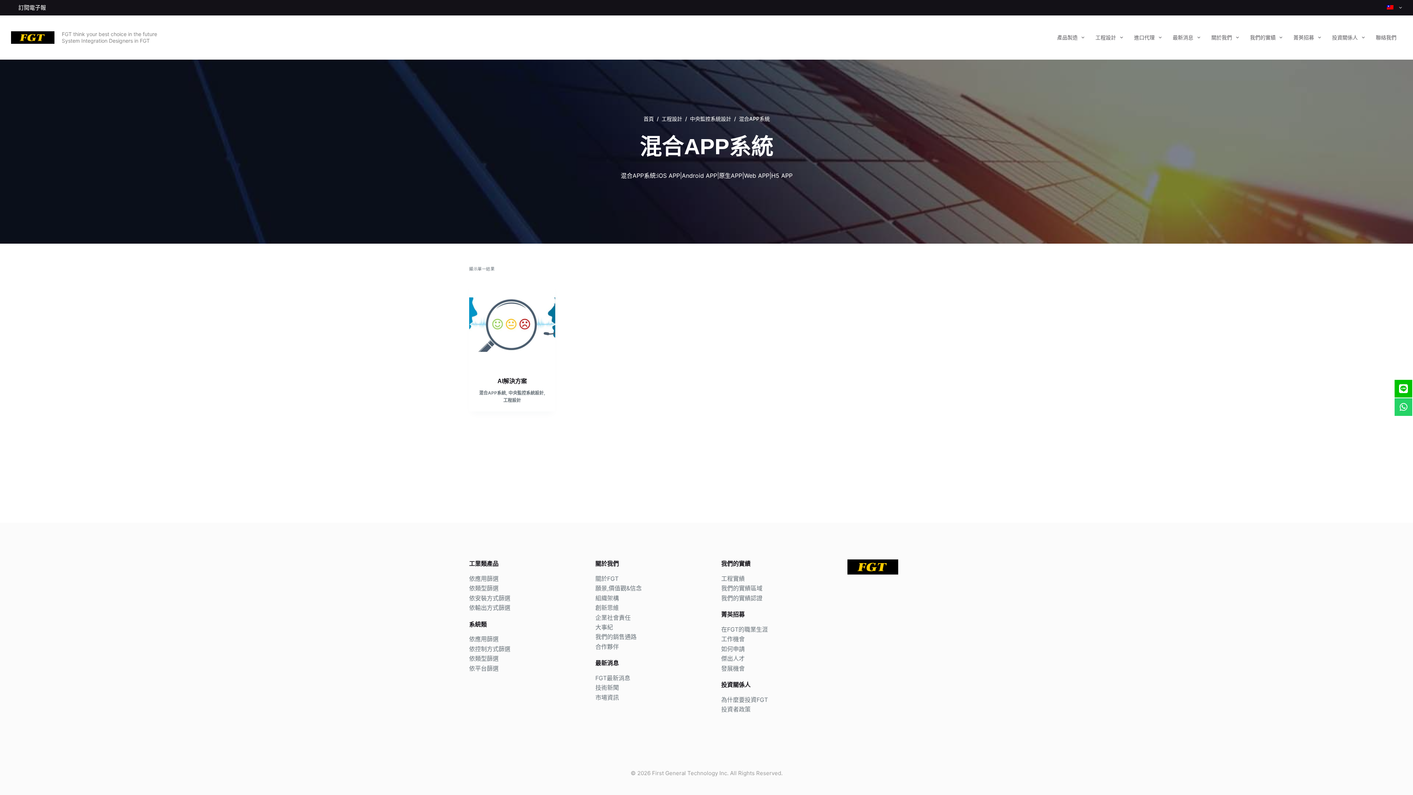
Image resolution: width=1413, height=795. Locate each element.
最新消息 (1183, 37)
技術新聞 (607, 687)
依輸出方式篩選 (489, 607)
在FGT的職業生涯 (744, 629)
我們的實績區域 (741, 588)
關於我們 (1221, 37)
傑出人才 (733, 658)
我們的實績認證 (741, 598)
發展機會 (733, 668)
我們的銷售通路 (616, 636)
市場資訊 (607, 697)
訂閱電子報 (32, 7)
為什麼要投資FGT (744, 699)
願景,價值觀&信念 (618, 588)
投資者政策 (736, 709)
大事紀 (604, 627)
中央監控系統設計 (526, 393)
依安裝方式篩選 (489, 598)
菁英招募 (1303, 37)
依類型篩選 (484, 588)
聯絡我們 (1386, 37)
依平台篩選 (484, 668)
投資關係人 (1345, 37)
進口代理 (1144, 37)
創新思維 (607, 607)
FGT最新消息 (612, 678)
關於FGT (607, 578)
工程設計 (1105, 37)
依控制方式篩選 (489, 649)
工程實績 (733, 578)
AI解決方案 (512, 381)
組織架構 (607, 598)
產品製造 (1067, 37)
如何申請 (733, 649)
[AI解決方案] (512, 325)
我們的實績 (1263, 37)
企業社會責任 (613, 617)
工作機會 (733, 639)
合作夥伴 (607, 646)
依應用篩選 (484, 578)
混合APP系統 (492, 393)
